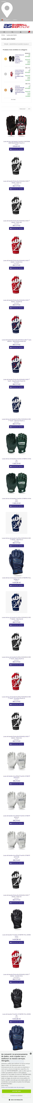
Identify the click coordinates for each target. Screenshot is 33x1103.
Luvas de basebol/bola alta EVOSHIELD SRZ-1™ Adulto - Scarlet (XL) (16, 261)
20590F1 (16, 1017)
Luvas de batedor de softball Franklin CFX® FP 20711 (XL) (16, 776)
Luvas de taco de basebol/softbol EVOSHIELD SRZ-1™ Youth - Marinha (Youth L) (16, 419)
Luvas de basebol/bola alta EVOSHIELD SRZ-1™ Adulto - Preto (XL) (16, 737)
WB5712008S (16, 303)
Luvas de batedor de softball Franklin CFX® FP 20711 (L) (16, 816)
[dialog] (16, 1077)
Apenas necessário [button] (16, 1095)
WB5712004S (16, 620)
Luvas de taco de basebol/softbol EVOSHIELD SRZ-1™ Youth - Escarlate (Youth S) (16, 697)
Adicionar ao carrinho (17, 149)
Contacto (3, 1)
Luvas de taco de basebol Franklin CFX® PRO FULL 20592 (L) (16, 578)
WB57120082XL (16, 977)
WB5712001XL (16, 739)
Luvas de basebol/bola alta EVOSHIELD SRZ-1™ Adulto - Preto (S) (16, 895)
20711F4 (16, 818)
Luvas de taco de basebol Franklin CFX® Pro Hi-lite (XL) (16, 499)
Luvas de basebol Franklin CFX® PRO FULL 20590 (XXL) (16, 935)
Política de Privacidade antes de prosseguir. (13, 1087)
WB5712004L (16, 541)
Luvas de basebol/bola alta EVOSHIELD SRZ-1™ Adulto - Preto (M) (16, 221)
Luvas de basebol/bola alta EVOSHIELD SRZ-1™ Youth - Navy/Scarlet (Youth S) (16, 380)
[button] (16, 1100)
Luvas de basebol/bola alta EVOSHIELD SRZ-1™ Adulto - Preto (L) (16, 181)
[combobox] (31, 1054)
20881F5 (16, 501)
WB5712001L (16, 184)
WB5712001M (16, 223)
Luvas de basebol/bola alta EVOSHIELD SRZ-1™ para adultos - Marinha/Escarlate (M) (16, 340)
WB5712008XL (16, 263)
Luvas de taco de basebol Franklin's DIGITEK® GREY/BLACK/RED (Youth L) (16, 142)
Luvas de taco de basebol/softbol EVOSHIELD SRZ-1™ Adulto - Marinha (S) (16, 618)
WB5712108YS (16, 699)
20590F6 (16, 937)
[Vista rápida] (16, 140)
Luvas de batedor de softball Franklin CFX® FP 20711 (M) (16, 856)
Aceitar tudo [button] (16, 1091)
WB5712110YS (16, 382)
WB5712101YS (16, 660)
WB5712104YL (16, 422)
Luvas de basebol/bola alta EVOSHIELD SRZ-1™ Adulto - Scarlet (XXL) (16, 975)
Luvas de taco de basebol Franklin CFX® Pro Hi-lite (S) (16, 459)
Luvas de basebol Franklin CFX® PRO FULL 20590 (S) (16, 1014)
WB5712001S (16, 898)
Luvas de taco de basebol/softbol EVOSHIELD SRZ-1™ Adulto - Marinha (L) (16, 538)
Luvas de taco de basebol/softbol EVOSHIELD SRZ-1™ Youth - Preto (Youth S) (16, 657)
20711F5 (16, 779)
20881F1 (16, 461)
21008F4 (16, 144)
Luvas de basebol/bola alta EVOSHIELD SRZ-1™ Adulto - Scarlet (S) (16, 300)
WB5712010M (16, 342)
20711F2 (16, 858)
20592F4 (16, 580)
